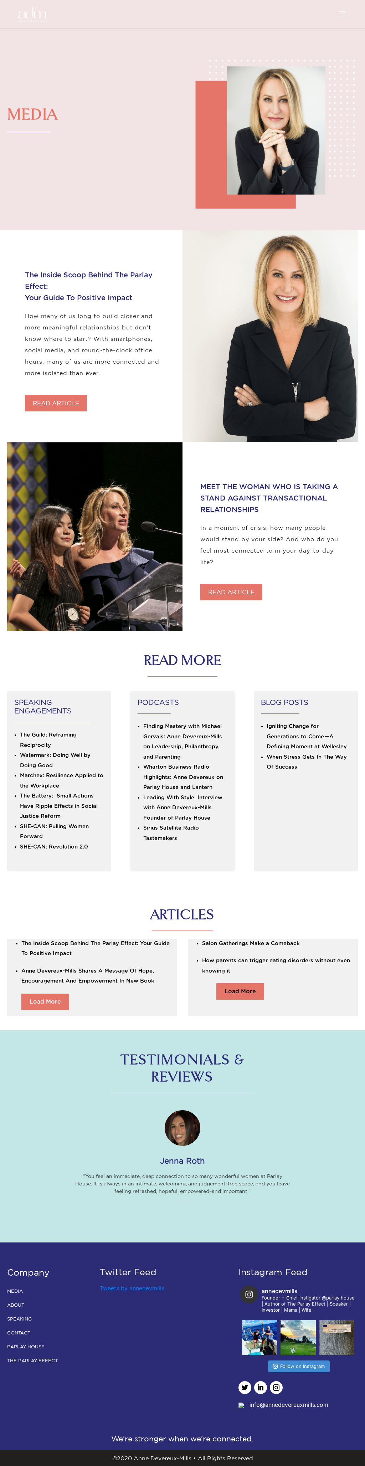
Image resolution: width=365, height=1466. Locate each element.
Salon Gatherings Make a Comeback (251, 943)
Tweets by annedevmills (132, 1288)
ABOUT (15, 1305)
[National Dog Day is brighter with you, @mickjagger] (298, 1337)
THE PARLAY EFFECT (32, 1360)
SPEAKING (19, 1319)
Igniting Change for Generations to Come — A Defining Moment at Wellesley (307, 736)
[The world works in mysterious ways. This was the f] (336, 1337)
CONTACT (18, 1333)
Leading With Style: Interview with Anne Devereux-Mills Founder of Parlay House (182, 808)
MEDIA (15, 1291)
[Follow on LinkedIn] (260, 1387)
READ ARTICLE (56, 403)
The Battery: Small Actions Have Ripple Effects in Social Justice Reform (59, 806)
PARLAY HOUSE (26, 1346)
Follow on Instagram (302, 1366)
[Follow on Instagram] (276, 1387)
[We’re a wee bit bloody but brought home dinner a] (259, 1337)
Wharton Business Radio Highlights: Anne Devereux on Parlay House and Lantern (183, 777)
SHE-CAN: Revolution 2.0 (54, 847)
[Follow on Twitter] (244, 1387)
